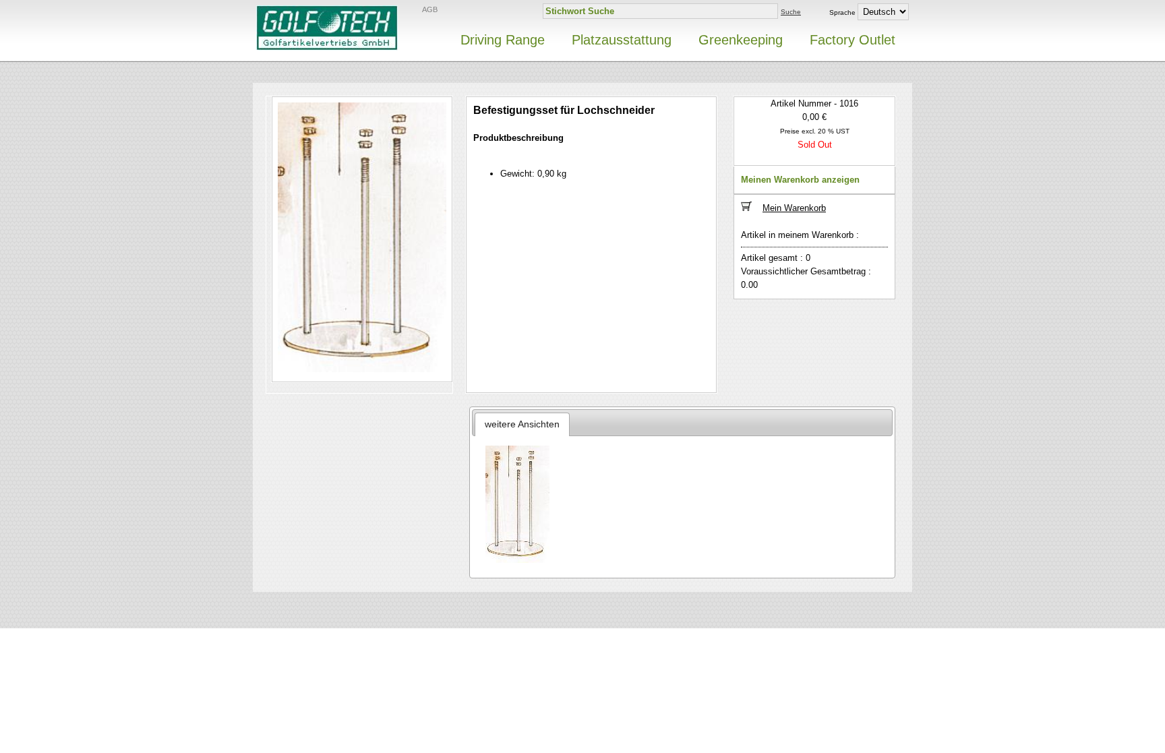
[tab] (522, 424)
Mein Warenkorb (794, 208)
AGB (430, 9)
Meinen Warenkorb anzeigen (800, 180)
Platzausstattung (621, 39)
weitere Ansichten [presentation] (522, 424)
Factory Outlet (852, 39)
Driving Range (502, 39)
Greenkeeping (740, 39)
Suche (791, 12)
